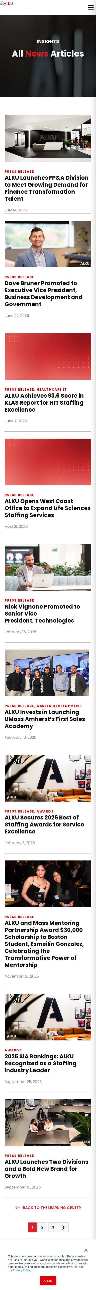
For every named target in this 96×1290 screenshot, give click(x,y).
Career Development (59, 706)
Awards (45, 811)
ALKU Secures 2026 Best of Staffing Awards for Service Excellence (44, 824)
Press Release (19, 171)
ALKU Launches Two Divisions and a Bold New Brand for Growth (46, 1168)
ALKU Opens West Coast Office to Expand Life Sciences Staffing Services (48, 508)
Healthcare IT (52, 389)
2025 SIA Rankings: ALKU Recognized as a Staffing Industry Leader (41, 1063)
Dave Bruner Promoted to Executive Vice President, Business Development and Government (44, 294)
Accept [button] (48, 1281)
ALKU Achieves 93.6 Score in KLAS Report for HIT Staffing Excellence (44, 402)
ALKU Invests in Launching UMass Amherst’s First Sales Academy (45, 719)
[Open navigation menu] (91, 7)
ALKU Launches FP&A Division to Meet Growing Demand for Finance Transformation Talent (47, 188)
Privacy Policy (21, 1270)
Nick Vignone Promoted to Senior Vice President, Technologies (42, 613)
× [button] (86, 1248)
